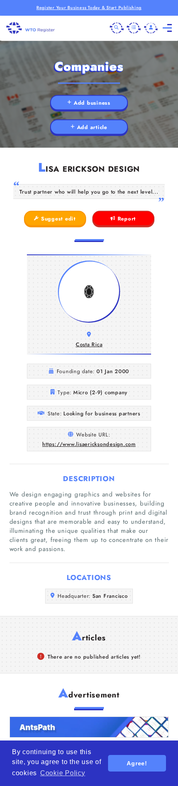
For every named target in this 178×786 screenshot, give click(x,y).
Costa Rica (89, 344)
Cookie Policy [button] (62, 772)
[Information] (134, 28)
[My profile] (151, 28)
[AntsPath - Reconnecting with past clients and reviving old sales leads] (89, 727)
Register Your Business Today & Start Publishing (89, 8)
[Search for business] (117, 28)
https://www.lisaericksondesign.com (89, 444)
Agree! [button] (137, 763)
